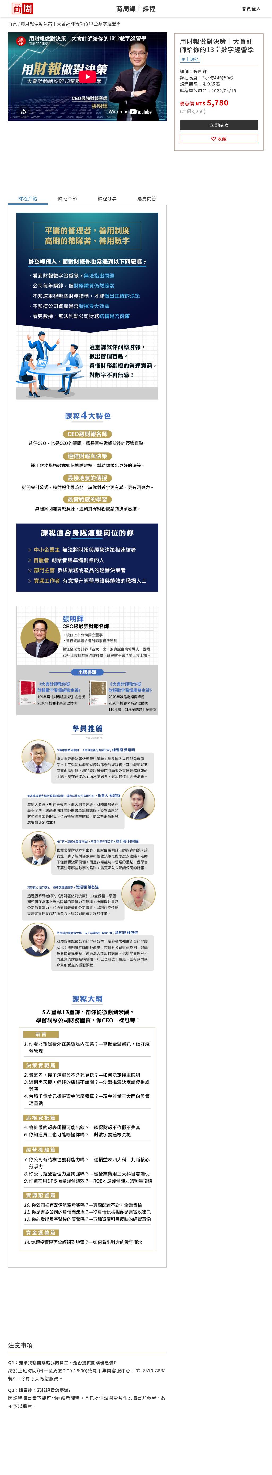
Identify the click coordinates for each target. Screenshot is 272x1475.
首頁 (12, 23)
